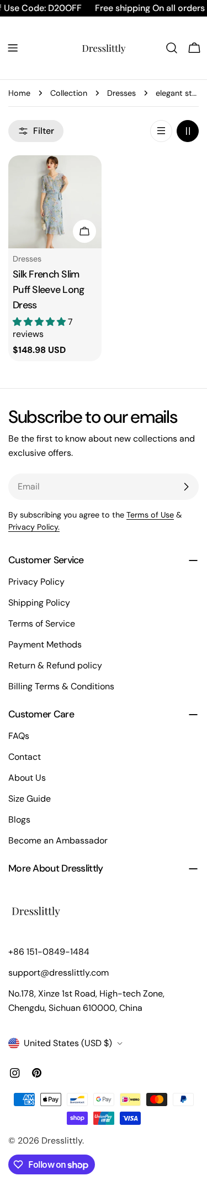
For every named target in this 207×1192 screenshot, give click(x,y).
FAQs (18, 736)
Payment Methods (45, 644)
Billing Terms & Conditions (61, 686)
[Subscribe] (186, 486)
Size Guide (29, 798)
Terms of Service (41, 623)
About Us (27, 777)
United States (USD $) (68, 1043)
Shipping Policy (39, 602)
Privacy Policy (36, 581)
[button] (40, 322)
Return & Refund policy (55, 665)
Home (19, 93)
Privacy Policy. (34, 527)
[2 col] (188, 131)
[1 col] (161, 131)
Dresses (121, 93)
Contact (24, 757)
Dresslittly (61, 1140)
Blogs (19, 819)
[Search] (172, 48)
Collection (68, 93)
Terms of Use (150, 515)
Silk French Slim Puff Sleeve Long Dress (48, 290)
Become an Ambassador (58, 840)
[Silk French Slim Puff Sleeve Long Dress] (55, 201)
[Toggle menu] (13, 48)
